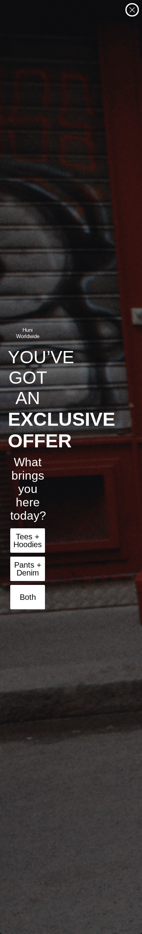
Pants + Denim (27, 569)
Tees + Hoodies (27, 540)
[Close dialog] (132, 10)
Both (28, 597)
